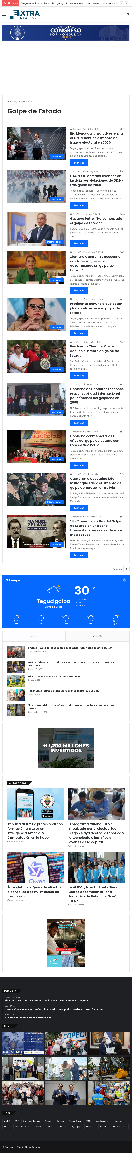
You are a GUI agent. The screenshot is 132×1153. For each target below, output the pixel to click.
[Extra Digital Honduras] (25, 14)
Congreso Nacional (31, 1121)
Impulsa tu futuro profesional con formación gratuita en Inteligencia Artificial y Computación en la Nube (35, 831)
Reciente (97, 635)
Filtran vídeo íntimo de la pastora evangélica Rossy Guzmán (63, 691)
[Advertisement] (66, 68)
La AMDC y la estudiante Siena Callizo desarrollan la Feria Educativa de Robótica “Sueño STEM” (93, 894)
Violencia (104, 1126)
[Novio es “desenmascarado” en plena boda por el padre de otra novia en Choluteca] (16, 667)
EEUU (88, 1121)
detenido (60, 1121)
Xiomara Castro (120, 1126)
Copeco (48, 1121)
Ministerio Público (23, 1126)
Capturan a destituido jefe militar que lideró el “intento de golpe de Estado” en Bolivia (96, 483)
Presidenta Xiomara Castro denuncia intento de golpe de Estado (94, 351)
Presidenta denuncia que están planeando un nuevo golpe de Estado (96, 308)
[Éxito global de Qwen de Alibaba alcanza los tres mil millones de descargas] (35, 867)
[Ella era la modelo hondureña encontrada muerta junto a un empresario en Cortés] (16, 710)
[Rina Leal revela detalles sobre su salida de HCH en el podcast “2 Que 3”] (16, 652)
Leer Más (79, 162)
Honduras (118, 1121)
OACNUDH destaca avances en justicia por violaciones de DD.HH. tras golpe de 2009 (97, 180)
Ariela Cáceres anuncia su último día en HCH (54, 676)
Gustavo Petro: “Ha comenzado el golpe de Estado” (96, 220)
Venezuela (91, 1126)
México (50, 1126)
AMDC (7, 1121)
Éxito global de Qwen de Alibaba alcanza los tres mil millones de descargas (34, 892)
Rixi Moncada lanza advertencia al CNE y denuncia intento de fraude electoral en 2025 (96, 138)
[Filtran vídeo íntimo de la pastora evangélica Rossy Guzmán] (16, 695)
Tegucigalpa (76, 1126)
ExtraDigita (77, 214)
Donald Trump (75, 1121)
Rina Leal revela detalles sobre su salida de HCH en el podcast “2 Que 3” (70, 648)
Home (12, 101)
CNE (17, 1121)
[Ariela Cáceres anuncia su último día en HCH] (16, 681)
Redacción (77, 129)
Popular (33, 635)
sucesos (62, 1126)
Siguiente (117, 569)
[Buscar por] (128, 15)
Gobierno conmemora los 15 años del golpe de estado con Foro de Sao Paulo (94, 440)
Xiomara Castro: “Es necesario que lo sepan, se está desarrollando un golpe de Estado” (95, 263)
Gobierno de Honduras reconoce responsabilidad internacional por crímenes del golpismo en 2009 (97, 396)
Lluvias (7, 1126)
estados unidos (102, 1121)
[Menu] (4, 15)
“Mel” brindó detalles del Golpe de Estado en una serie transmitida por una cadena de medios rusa (96, 528)
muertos (39, 1126)
